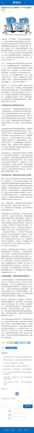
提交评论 (28, 406)
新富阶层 (14, 348)
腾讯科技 (26, 430)
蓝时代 (17, 2)
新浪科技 (19, 430)
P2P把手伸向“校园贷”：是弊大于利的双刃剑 (16, 366)
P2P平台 (8, 348)
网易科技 (13, 430)
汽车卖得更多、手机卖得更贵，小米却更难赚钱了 (17, 369)
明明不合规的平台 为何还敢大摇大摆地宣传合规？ (18, 357)
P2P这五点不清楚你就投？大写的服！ (14, 363)
